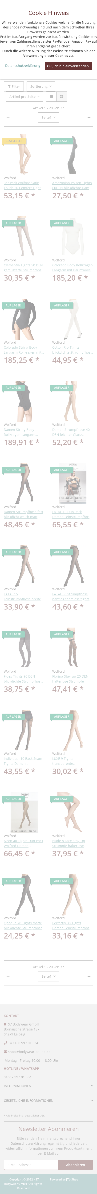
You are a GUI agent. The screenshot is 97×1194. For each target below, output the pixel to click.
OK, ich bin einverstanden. (68, 66)
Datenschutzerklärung (22, 65)
